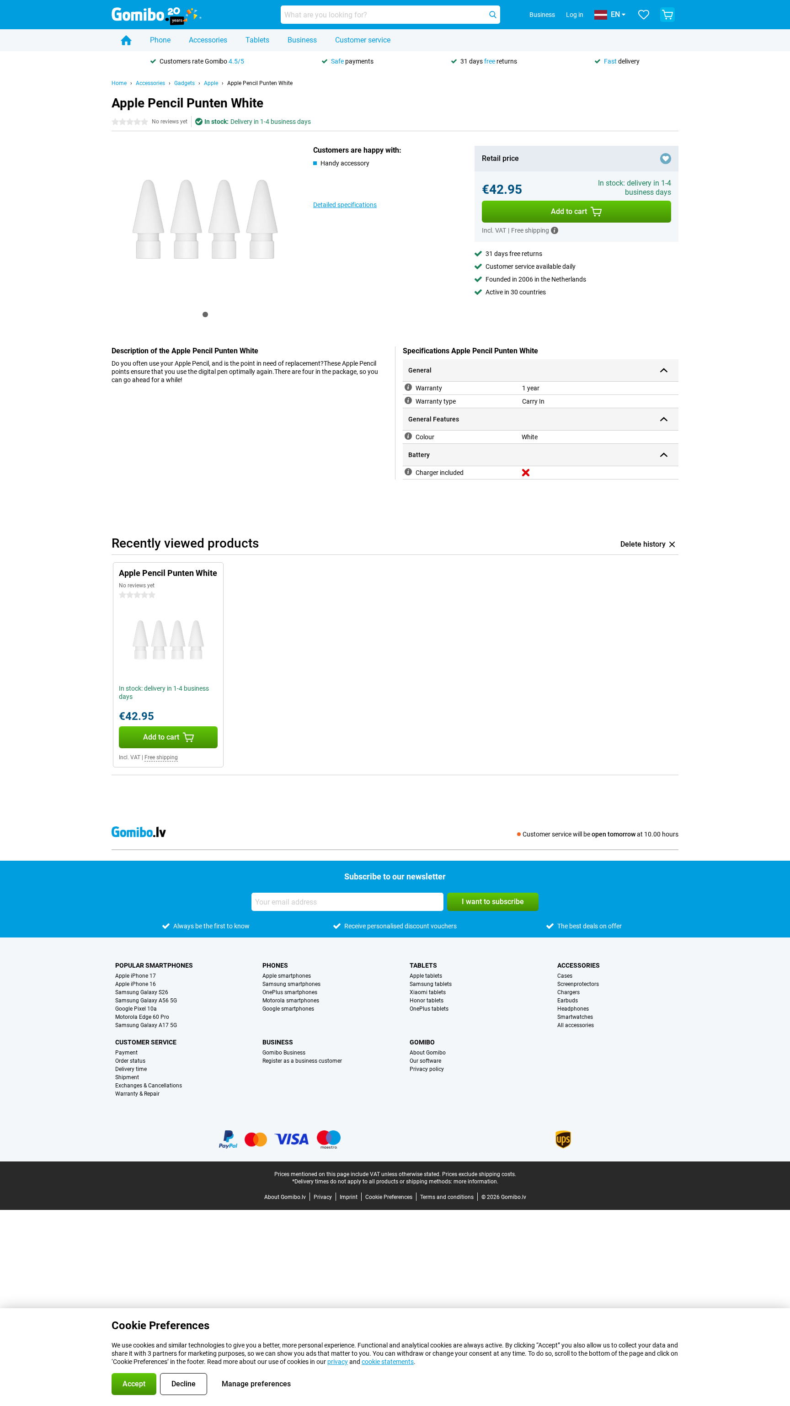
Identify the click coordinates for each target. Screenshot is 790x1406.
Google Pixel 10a (136, 1009)
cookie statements (388, 1361)
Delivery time (131, 1069)
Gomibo (422, 1042)
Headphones (573, 1009)
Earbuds (567, 1000)
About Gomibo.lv (285, 1197)
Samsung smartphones (291, 984)
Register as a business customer (302, 1061)
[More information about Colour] (408, 436)
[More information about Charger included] (408, 471)
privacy (337, 1361)
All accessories (575, 1025)
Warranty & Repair (137, 1094)
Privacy (323, 1197)
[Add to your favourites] (665, 158)
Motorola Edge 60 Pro (142, 1017)
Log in (574, 14)
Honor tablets (426, 1000)
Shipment (127, 1077)
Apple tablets (426, 976)
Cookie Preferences (388, 1197)
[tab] (205, 314)
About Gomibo (428, 1052)
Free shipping (161, 757)
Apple (211, 83)
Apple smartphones (286, 976)
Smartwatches (575, 1017)
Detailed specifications (345, 204)
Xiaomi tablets (428, 992)
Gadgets (184, 83)
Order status (130, 1061)
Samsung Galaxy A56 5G (146, 1000)
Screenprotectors (578, 984)
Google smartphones (288, 1009)
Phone (160, 40)
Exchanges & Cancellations (148, 1085)
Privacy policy (427, 1069)
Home (119, 83)
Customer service (362, 40)
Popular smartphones (154, 965)
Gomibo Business (283, 1052)
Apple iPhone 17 (135, 976)
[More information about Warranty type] (408, 400)
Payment (126, 1052)
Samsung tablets (431, 984)
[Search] (493, 14)
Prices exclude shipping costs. (479, 1174)
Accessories (208, 40)
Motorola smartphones (290, 1000)
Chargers (568, 992)
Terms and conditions (447, 1197)
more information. (476, 1181)
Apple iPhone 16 (135, 984)
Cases (564, 976)
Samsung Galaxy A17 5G (146, 1025)
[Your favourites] (644, 15)
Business (302, 40)
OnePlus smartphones (289, 992)
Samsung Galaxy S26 (141, 992)
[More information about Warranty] (408, 387)
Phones (275, 965)
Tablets (257, 40)
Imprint (349, 1197)
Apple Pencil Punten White (260, 83)
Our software (425, 1061)
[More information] (554, 230)
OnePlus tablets (429, 1009)
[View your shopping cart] (667, 15)
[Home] (126, 40)
